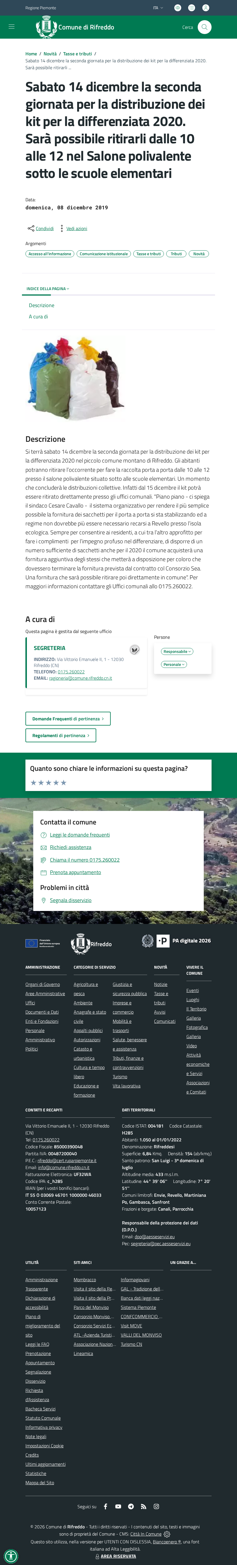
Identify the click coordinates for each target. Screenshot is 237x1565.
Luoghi (192, 999)
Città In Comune (146, 1533)
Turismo (120, 1076)
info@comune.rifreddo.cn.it (64, 1167)
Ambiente (83, 1002)
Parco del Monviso (91, 1307)
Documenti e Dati (42, 1011)
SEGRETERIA (49, 647)
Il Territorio (196, 1008)
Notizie (160, 984)
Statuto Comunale (43, 1417)
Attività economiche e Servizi (198, 1064)
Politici (31, 1048)
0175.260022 (71, 671)
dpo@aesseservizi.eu (155, 1236)
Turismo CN (131, 1344)
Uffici (30, 1002)
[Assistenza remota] (167, 1533)
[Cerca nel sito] (205, 27)
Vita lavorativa (126, 1085)
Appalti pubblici (88, 1030)
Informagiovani (135, 1279)
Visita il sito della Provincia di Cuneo (108, 1298)
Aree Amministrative (45, 993)
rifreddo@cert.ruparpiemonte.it (67, 1160)
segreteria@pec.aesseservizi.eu (160, 1243)
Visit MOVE (131, 1325)
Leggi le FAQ (37, 1344)
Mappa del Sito (39, 1482)
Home (31, 53)
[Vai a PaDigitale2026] (176, 940)
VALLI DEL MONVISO (141, 1334)
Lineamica (83, 1353)
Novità (50, 53)
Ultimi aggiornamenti (45, 1464)
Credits (32, 1454)
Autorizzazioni (87, 1039)
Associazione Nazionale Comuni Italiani (111, 1344)
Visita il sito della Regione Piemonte (108, 1288)
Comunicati (164, 1021)
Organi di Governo (42, 984)
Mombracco (85, 1279)
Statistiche (35, 1473)
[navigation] (11, 26)
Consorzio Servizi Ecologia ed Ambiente (111, 1325)
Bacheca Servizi (40, 1408)
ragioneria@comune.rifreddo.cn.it (80, 678)
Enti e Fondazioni (41, 1021)
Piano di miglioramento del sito (42, 1325)
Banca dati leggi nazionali (145, 1298)
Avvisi (159, 1011)
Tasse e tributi (77, 53)
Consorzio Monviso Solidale (100, 1316)
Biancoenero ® (167, 1541)
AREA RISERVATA (118, 1556)
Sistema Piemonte (138, 1307)
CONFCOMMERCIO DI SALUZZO (152, 1316)
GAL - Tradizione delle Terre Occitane (156, 1288)
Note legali (35, 1436)
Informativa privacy (43, 1427)
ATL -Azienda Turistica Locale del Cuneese (114, 1334)
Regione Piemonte (40, 8)
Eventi (192, 990)
